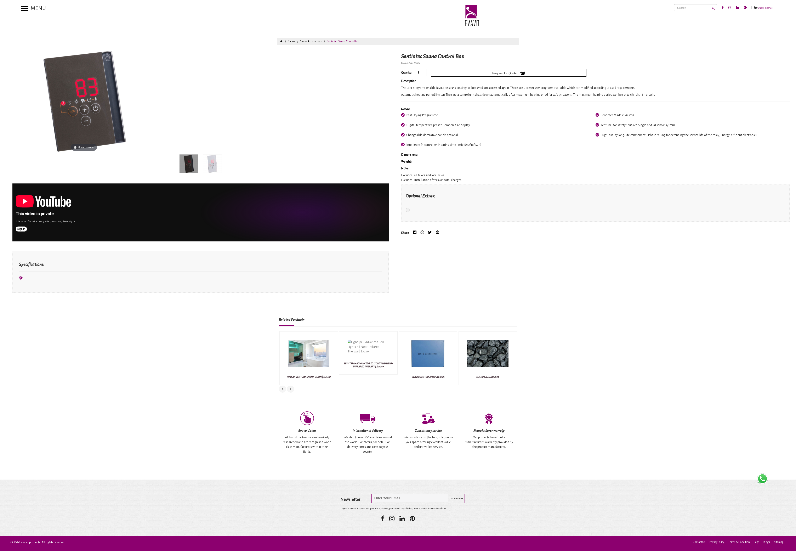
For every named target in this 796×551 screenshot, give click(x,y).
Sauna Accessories (311, 41)
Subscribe (454, 498)
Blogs (766, 542)
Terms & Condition (739, 542)
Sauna (292, 41)
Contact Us (699, 542)
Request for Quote (505, 73)
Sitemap (779, 542)
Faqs (756, 542)
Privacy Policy (717, 542)
